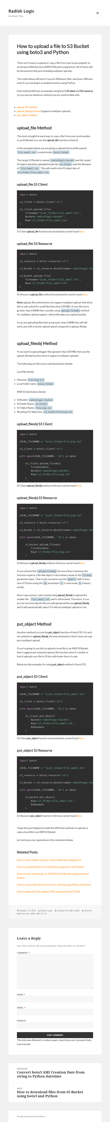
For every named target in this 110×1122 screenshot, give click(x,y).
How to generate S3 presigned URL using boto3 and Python (48, 891)
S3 (45, 913)
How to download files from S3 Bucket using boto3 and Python (50, 866)
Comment (23, 952)
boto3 (77, 910)
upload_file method (27, 107)
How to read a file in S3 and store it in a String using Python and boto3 (54, 884)
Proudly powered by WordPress (31, 1116)
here (81, 231)
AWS (71, 910)
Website (21, 1020)
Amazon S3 (62, 910)
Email (21, 1007)
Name (21, 994)
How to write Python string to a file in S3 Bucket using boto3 (49, 860)
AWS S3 (39, 913)
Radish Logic (21, 11)
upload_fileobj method (29, 111)
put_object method (27, 115)
